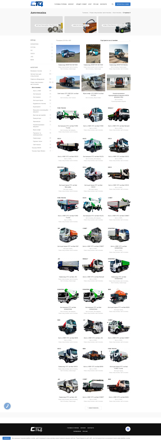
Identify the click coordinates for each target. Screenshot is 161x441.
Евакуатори (37, 118)
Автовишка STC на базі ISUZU (93, 156)
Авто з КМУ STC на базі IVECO (68, 156)
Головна (85, 12)
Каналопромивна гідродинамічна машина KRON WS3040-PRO (118, 95)
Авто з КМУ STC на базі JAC (93, 338)
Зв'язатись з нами (123, 4)
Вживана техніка (36, 71)
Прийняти (6, 438)
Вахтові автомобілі (39, 115)
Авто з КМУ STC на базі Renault (118, 126)
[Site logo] (37, 4)
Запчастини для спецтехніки (47, 25)
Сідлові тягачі (37, 141)
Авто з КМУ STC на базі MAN (68, 338)
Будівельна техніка (39, 103)
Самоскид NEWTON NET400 (93, 65)
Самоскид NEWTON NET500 (68, 65)
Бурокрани (36, 107)
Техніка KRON (36, 148)
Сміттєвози (37, 144)
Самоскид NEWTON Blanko (118, 65)
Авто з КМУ (37, 91)
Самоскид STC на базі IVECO (68, 366)
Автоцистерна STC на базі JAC (93, 426)
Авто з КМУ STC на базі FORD (93, 126)
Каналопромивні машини (38, 125)
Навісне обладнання (80, 25)
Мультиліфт (37, 130)
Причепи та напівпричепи (37, 134)
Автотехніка (117, 12)
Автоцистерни (38, 100)
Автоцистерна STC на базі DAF (68, 246)
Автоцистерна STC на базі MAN (118, 307)
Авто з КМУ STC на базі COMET (118, 216)
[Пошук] (112, 4)
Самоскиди (37, 138)
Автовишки (37, 94)
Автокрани (37, 97)
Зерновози (36, 121)
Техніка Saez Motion (38, 151)
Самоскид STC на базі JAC (68, 277)
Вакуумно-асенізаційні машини (40, 111)
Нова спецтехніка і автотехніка (100, 12)
